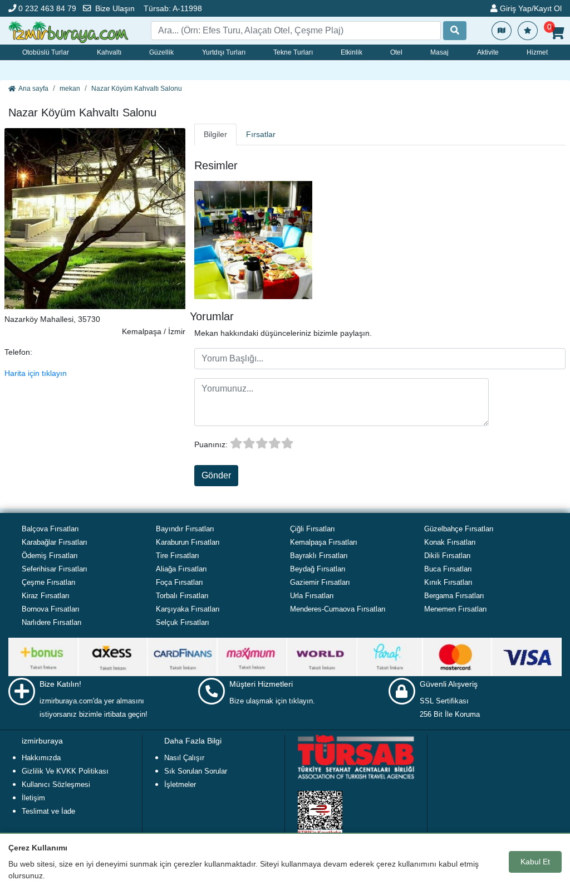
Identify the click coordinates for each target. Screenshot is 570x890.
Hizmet (537, 52)
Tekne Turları (293, 52)
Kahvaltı (109, 52)
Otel (396, 52)
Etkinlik (351, 52)
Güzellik (161, 52)
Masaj (439, 52)
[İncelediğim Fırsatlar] (528, 30)
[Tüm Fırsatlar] (502, 30)
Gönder (216, 475)
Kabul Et (535, 861)
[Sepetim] (557, 33)
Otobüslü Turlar (45, 52)
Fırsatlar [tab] (261, 134)
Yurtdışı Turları (223, 52)
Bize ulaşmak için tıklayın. (272, 701)
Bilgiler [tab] (215, 134)
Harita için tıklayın (35, 373)
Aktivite (488, 52)
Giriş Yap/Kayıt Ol (530, 8)
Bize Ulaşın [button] (115, 8)
